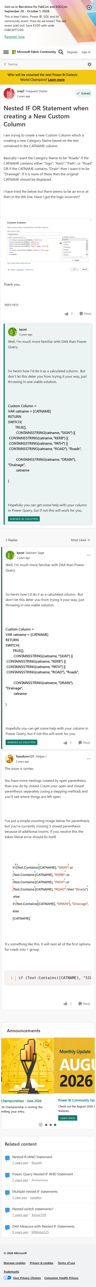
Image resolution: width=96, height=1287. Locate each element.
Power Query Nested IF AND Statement (42, 1174)
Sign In (86, 52)
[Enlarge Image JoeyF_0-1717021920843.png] (48, 246)
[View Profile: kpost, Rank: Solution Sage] (10, 555)
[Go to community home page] (34, 52)
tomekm (36, 1197)
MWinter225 (40, 1232)
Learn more (56, 79)
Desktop (13, 64)
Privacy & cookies (41, 1263)
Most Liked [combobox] (80, 540)
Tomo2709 (38, 1215)
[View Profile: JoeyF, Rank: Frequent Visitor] (9, 93)
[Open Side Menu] (6, 52)
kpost (23, 329)
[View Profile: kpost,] (12, 331)
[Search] (61, 52)
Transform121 (25, 756)
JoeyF (21, 91)
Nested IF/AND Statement (32, 1157)
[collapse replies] (48, 549)
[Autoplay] (40, 1124)
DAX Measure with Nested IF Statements (43, 1226)
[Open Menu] (89, 64)
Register (72, 52)
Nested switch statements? (32, 1209)
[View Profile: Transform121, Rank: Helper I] (9, 758)
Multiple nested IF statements (35, 1191)
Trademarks (11, 1271)
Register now (14, 36)
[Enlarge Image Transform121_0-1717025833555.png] (48, 890)
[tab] (46, 1124)
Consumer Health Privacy (61, 1278)
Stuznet (36, 1162)
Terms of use (66, 1263)
